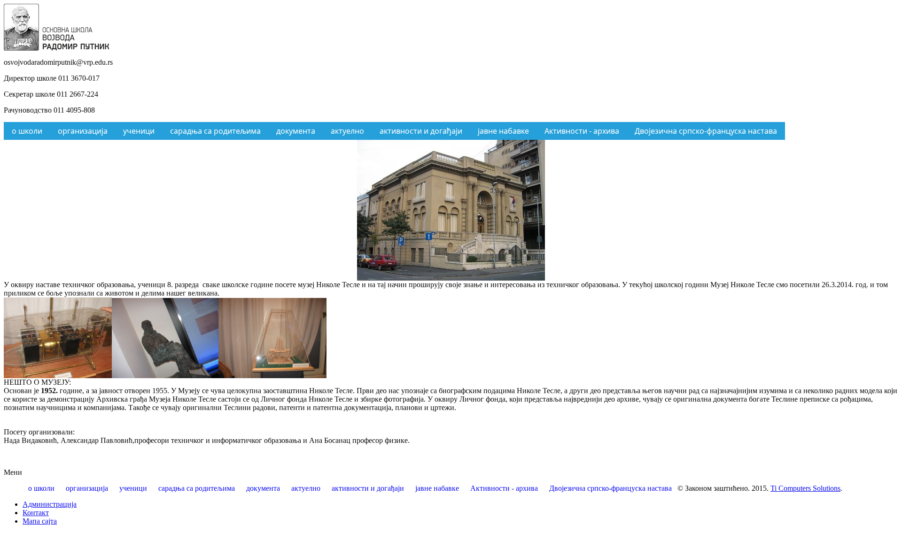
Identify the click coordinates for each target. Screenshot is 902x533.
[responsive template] (56, 48)
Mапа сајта (40, 521)
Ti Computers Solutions (805, 488)
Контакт (36, 513)
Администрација (50, 504)
